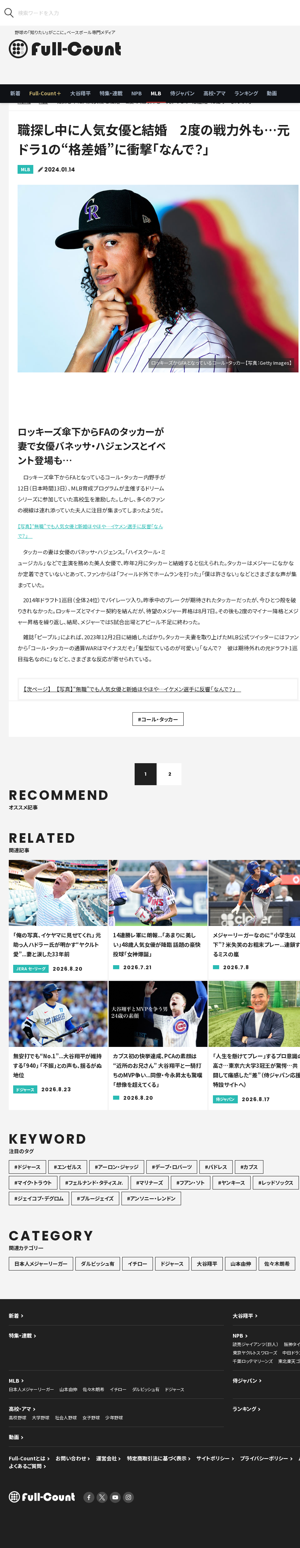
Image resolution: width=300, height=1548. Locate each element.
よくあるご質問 (25, 1466)
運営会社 (106, 1458)
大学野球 (40, 1417)
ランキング (246, 93)
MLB (156, 93)
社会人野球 (66, 1417)
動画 (272, 93)
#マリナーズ (149, 1182)
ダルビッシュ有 (98, 1263)
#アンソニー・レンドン (151, 1198)
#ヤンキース (231, 1182)
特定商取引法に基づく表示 (157, 1458)
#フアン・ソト (190, 1182)
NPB (136, 93)
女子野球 (91, 1417)
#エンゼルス (68, 1166)
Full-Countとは (27, 1458)
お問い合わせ (71, 1458)
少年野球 (114, 1417)
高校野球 (17, 1417)
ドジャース (172, 1263)
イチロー (137, 1263)
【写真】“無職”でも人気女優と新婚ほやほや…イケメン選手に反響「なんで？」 (90, 531)
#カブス (249, 1166)
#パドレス (216, 1166)
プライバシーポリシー (264, 1458)
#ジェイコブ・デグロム (39, 1198)
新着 (15, 93)
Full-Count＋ (45, 93)
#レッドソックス (275, 1182)
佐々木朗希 (277, 1263)
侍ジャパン (182, 93)
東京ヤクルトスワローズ (255, 1352)
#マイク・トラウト (33, 1182)
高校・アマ (214, 93)
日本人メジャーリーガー (41, 1263)
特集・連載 (111, 93)
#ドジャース (27, 1166)
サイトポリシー (213, 1458)
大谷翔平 (80, 93)
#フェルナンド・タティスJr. (94, 1182)
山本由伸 (240, 1263)
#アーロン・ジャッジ (117, 1166)
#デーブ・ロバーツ (172, 1166)
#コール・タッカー (158, 719)
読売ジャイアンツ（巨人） (255, 1344)
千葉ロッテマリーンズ (253, 1361)
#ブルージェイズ (95, 1198)
